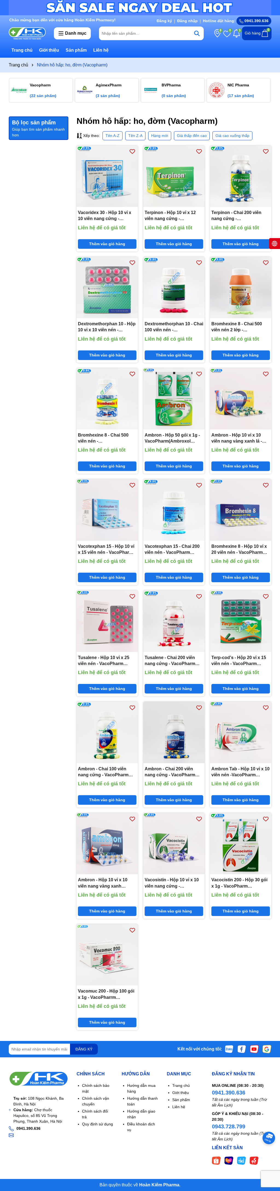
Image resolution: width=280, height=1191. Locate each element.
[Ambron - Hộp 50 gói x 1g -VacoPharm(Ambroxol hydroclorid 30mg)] (174, 398)
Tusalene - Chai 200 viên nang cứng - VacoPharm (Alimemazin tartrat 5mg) (170, 661)
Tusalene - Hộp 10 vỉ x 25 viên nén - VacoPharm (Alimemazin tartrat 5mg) (103, 661)
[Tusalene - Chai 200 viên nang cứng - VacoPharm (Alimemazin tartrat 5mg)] (174, 621)
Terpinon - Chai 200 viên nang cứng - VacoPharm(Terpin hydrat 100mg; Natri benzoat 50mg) (240, 216)
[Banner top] (140, 7)
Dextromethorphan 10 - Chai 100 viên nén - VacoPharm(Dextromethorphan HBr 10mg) (174, 327)
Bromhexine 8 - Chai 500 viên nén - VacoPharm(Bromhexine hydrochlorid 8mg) (103, 438)
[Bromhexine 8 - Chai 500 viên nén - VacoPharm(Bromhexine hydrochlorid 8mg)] (107, 398)
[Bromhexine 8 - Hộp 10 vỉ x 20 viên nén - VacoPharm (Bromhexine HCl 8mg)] (240, 509)
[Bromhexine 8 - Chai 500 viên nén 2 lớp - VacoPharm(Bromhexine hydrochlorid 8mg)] (240, 287)
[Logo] (27, 33)
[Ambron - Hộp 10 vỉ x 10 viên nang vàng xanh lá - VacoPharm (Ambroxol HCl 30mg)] (240, 398)
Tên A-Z (112, 135)
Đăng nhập (187, 21)
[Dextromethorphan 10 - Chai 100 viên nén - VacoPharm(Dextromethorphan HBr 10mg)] (174, 287)
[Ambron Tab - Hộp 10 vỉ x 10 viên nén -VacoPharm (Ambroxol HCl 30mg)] (240, 732)
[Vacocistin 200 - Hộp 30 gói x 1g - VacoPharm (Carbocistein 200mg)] (240, 843)
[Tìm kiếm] (196, 33)
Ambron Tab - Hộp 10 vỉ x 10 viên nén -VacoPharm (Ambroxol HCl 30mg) (240, 772)
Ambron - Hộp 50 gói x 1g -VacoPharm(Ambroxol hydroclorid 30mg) (172, 438)
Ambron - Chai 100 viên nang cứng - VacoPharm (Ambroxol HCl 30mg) (103, 772)
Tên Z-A (135, 135)
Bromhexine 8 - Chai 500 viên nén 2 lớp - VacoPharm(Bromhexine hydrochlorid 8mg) (236, 327)
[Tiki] (241, 1160)
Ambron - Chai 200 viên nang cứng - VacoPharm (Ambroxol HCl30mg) (170, 772)
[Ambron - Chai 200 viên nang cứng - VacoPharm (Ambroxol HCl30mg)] (174, 732)
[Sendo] (254, 1160)
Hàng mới (159, 135)
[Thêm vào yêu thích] (132, 151)
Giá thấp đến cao (192, 135)
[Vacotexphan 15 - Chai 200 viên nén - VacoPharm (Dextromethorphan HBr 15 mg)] (174, 509)
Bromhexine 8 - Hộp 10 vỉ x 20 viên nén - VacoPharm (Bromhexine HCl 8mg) (239, 550)
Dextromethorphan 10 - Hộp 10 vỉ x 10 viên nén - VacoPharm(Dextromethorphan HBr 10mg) (107, 327)
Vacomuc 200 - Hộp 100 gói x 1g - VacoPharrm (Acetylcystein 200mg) (106, 994)
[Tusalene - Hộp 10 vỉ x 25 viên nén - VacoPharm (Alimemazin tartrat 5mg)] (107, 621)
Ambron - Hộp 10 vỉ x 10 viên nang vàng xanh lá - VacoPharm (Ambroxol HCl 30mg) (239, 438)
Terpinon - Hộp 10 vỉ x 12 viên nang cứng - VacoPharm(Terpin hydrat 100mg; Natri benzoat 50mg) (174, 216)
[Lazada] (228, 1160)
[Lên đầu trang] (269, 1158)
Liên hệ (101, 50)
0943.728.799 (228, 1126)
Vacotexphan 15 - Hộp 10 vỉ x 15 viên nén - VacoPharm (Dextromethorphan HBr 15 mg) (106, 550)
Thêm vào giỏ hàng (107, 244)
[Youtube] (254, 1049)
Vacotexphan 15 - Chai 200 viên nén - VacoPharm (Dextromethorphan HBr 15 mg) (173, 550)
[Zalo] (229, 1049)
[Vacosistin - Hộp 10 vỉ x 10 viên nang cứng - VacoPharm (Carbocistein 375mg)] (174, 843)
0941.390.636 (228, 1093)
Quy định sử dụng (97, 1124)
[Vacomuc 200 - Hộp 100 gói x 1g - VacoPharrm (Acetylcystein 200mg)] (107, 954)
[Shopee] (216, 1160)
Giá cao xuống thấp (232, 135)
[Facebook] (241, 1049)
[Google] (266, 1049)
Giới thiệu (49, 50)
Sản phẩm (76, 50)
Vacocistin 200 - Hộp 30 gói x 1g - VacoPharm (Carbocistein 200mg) (239, 883)
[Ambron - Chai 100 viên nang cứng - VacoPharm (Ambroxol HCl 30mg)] (107, 732)
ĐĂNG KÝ (83, 1049)
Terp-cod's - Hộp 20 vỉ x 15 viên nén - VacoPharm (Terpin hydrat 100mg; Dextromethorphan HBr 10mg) (238, 661)
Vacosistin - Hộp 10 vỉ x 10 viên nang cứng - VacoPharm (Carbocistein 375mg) (172, 883)
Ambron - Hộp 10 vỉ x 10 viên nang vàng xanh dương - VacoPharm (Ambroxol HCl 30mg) (102, 883)
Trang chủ (22, 50)
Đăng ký (164, 21)
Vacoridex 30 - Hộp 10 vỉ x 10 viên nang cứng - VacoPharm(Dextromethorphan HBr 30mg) (107, 216)
